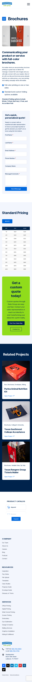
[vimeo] (16, 665)
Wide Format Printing (8, 612)
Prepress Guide (7, 587)
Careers (4, 549)
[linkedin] (12, 665)
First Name (9, 135)
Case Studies (6, 584)
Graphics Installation (8, 631)
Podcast (4, 555)
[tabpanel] (16, 249)
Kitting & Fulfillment (8, 634)
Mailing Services (7, 628)
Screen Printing (7, 615)
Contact (4, 558)
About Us (5, 546)
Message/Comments (12, 174)
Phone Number (10, 158)
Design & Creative (7, 625)
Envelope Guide (7, 590)
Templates (5, 580)
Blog (3, 552)
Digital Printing (6, 609)
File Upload (5, 577)
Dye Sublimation (7, 621)
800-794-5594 (16, 649)
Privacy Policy (5, 674)
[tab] (7, 221)
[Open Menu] (28, 4)
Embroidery (5, 618)
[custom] (4, 665)
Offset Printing (6, 606)
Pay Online (5, 574)
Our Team (5, 543)
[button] (4, 36)
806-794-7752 (14, 651)
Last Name (9, 142)
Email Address (10, 150)
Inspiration (5, 571)
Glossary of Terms (7, 593)
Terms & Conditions (14, 674)
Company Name (10, 166)
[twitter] (8, 665)
